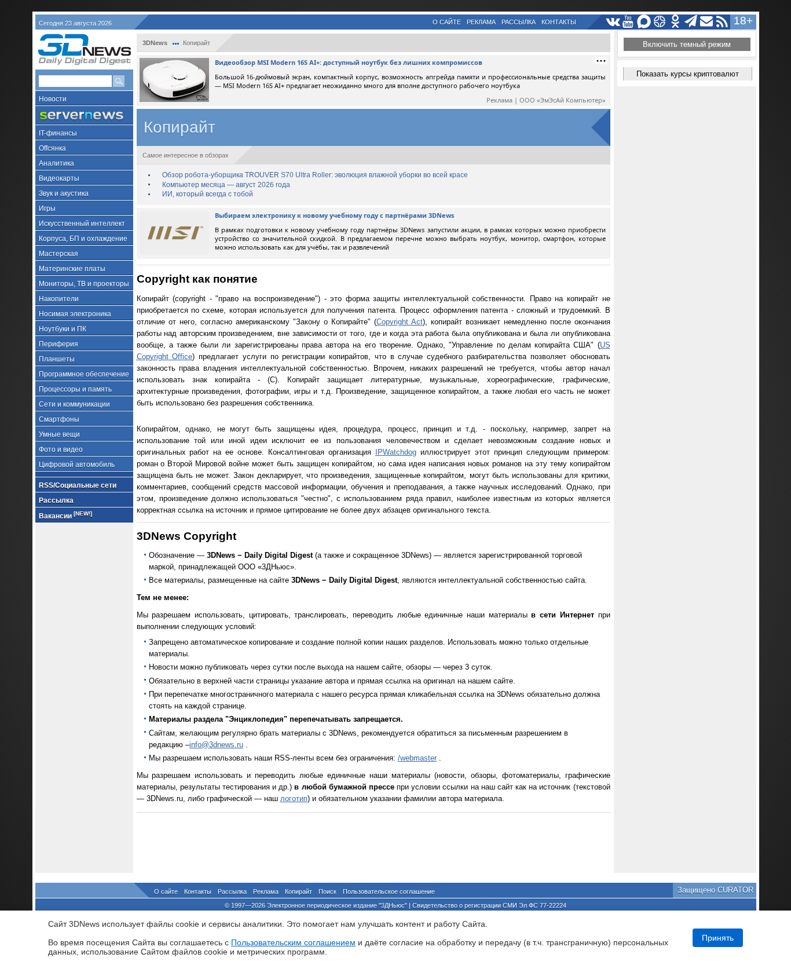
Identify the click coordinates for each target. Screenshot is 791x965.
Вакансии (65, 515)
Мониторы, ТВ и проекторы (84, 284)
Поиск (327, 891)
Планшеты (57, 359)
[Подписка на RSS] (722, 21)
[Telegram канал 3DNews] (691, 21)
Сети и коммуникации (74, 404)
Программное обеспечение (84, 374)
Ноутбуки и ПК (62, 329)
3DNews (154, 42)
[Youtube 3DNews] (628, 21)
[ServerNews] (84, 115)
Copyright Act (399, 321)
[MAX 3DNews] (644, 21)
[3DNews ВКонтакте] (613, 21)
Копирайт (298, 891)
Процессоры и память (75, 389)
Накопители (59, 299)
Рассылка (518, 22)
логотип (293, 798)
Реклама (481, 22)
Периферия (58, 344)
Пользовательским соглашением (293, 942)
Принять (718, 937)
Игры (47, 208)
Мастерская (58, 254)
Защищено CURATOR (715, 890)
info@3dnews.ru (216, 744)
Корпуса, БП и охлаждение (83, 239)
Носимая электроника (75, 314)
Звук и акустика (64, 193)
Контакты (558, 22)
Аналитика (56, 163)
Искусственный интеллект (82, 224)
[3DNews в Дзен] (660, 21)
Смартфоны (59, 419)
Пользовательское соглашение (389, 891)
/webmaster (417, 758)
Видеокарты (59, 178)
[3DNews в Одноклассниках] (675, 21)
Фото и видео (61, 449)
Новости (53, 99)
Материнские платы (72, 269)
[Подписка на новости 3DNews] (707, 21)
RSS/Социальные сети (77, 485)
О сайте (447, 22)
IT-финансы (58, 133)
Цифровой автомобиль (77, 464)
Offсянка (52, 148)
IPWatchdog (395, 452)
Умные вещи (59, 434)
